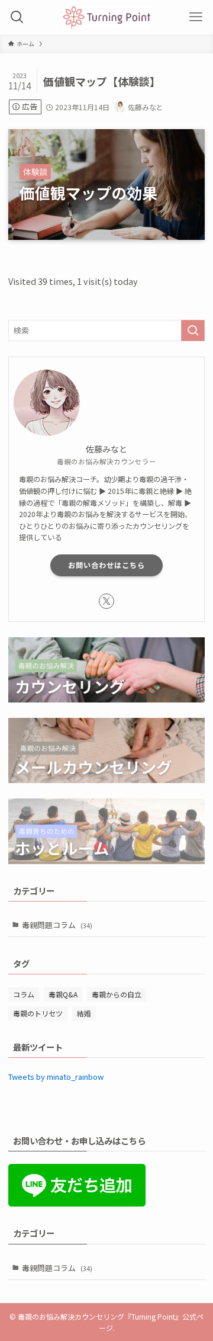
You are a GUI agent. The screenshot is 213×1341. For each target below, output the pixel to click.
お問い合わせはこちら (106, 565)
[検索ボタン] (17, 17)
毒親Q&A (63, 994)
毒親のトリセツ (38, 1013)
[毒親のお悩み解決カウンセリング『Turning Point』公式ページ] (106, 17)
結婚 (84, 1013)
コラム (23, 994)
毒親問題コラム (57, 925)
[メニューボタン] (196, 17)
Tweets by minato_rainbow (56, 1076)
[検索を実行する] (193, 330)
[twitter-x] (106, 601)
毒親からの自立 (116, 994)
